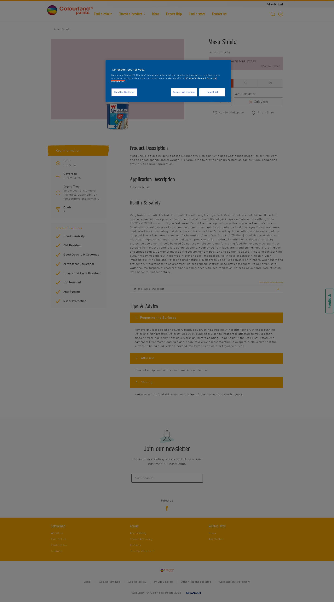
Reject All (212, 92)
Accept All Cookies (184, 92)
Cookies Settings (124, 92)
